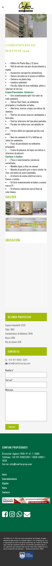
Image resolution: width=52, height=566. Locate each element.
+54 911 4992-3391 (17, 359)
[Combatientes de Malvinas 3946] (26, 26)
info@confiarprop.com (19, 363)
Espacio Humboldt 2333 (15, 325)
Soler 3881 (9, 329)
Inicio (4, 474)
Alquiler (5, 483)
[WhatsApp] (20, 515)
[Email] (28, 515)
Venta (4, 487)
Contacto (6, 492)
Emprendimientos (9, 478)
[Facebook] (5, 515)
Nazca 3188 (10, 337)
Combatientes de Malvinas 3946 (19, 333)
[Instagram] (13, 515)
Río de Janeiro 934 (13, 342)
